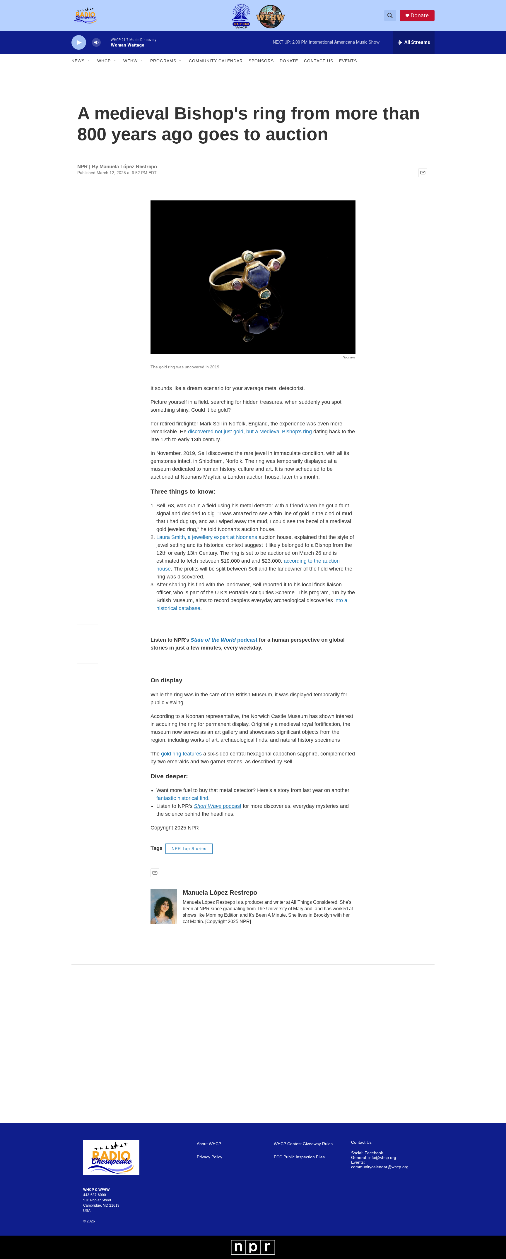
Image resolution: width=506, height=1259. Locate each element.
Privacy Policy (209, 1157)
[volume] (96, 42)
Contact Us (318, 61)
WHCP (104, 61)
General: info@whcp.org (373, 1157)
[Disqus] (253, 1044)
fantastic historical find (182, 798)
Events (348, 61)
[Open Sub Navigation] (89, 61)
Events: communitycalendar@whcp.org (379, 1164)
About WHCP (209, 1144)
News (78, 61)
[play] (78, 42)
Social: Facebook (367, 1153)
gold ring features (182, 754)
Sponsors (261, 61)
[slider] (106, 42)
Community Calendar (216, 61)
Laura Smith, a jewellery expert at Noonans (206, 537)
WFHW (130, 61)
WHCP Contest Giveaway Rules (303, 1144)
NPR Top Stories (189, 848)
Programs (163, 61)
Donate (420, 15)
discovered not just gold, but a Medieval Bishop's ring (250, 431)
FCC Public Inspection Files (299, 1157)
